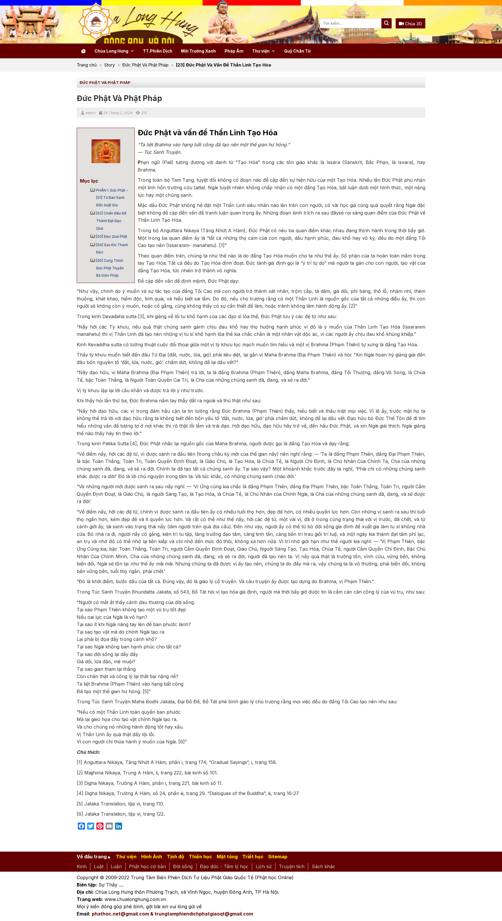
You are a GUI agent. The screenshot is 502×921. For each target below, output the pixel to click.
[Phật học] (120, 22)
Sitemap (277, 856)
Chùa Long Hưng (111, 50)
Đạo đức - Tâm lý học (224, 866)
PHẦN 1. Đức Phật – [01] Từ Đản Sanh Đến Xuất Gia (112, 197)
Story (109, 65)
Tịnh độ (175, 856)
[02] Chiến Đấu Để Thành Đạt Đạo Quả (111, 220)
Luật (98, 866)
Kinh (82, 866)
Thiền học (200, 856)
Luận (116, 866)
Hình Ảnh (151, 856)
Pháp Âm (234, 50)
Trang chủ (87, 65)
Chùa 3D (413, 23)
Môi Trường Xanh (198, 50)
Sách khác (323, 866)
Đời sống (183, 866)
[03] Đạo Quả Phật (111, 236)
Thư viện (261, 50)
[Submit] (386, 23)
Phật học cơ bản (147, 866)
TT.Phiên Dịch (157, 50)
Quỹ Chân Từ (297, 50)
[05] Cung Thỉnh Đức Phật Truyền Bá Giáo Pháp (110, 267)
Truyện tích (291, 866)
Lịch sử (264, 866)
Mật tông (227, 856)
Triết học (252, 856)
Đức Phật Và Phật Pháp (145, 65)
